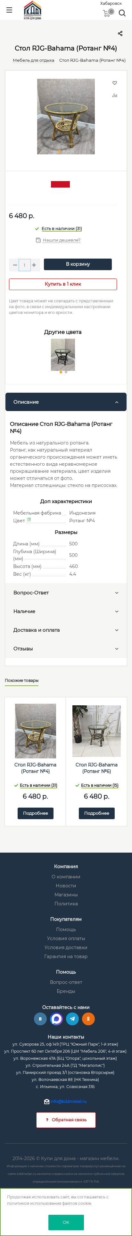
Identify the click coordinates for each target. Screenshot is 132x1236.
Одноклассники (88, 1018)
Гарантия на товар (66, 956)
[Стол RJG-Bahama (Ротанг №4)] (66, 117)
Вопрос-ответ (66, 982)
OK (66, 1222)
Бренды (66, 991)
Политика (66, 904)
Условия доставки (66, 947)
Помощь (66, 929)
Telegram (72, 1018)
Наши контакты (66, 1037)
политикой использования (34, 1203)
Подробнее (35, 813)
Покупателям (66, 919)
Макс (56, 1018)
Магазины (66, 895)
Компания (66, 866)
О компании (66, 877)
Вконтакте (40, 1018)
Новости (66, 886)
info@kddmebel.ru (69, 1101)
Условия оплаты (66, 938)
